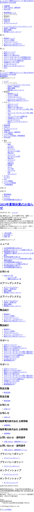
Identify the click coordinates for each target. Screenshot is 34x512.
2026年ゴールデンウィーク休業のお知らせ (18, 250)
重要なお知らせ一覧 (14, 279)
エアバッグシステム (11, 287)
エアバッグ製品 (9, 40)
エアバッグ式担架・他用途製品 (14, 135)
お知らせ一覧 (8, 275)
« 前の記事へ (8, 233)
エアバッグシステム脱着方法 (14, 60)
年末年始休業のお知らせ (12, 257)
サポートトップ (13, 104)
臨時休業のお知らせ (10, 251)
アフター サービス (7, 176)
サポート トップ (9, 52)
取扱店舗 (7, 20)
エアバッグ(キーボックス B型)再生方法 (17, 57)
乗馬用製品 (4, 76)
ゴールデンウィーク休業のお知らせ (16, 264)
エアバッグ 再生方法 (14, 151)
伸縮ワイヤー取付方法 (11, 55)
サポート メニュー (10, 344)
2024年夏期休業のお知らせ (13, 267)
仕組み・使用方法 (10, 28)
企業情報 (7, 6)
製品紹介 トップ (9, 38)
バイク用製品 (8, 134)
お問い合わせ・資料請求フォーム (15, 441)
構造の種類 (8, 30)
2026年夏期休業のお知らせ (13, 248)
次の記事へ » (8, 235)
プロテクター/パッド (11, 42)
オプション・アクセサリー (13, 43)
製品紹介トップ (13, 93)
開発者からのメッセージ (12, 32)
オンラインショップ (10, 23)
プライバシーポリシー (11, 458)
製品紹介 (7, 314)
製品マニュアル (9, 53)
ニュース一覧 (12, 277)
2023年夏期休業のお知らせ (13, 199)
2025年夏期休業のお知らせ (13, 262)
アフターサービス (10, 64)
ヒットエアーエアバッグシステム (19, 85)
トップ (6, 81)
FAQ (5, 68)
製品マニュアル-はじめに (12, 346)
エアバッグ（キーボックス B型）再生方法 (18, 351)
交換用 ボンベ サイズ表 (11, 167)
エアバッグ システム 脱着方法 (11, 161)
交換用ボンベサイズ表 (11, 62)
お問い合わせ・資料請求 (12, 7)
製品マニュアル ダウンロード (14, 66)
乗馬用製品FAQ (9, 360)
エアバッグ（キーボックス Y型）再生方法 (18, 353)
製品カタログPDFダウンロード (14, 45)
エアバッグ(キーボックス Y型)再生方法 (17, 59)
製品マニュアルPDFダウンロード (15, 348)
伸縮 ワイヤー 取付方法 (11, 146)
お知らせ (7, 21)
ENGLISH (7, 9)
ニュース (7, 198)
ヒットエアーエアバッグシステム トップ (18, 26)
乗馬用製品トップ (10, 12)
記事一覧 (7, 236)
